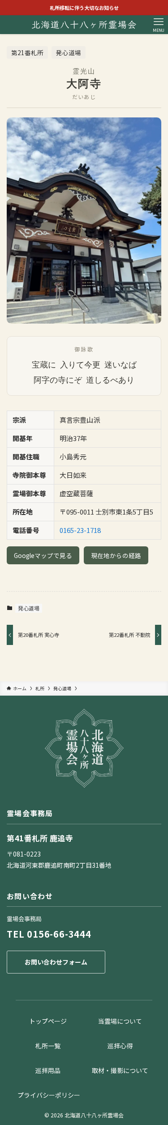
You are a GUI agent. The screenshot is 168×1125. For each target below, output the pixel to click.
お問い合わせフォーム (56, 961)
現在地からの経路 (116, 555)
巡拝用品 (47, 1070)
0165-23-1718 (80, 530)
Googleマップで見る (43, 555)
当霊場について (120, 1021)
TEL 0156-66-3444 (49, 933)
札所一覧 (47, 1045)
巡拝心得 (120, 1045)
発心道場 (28, 608)
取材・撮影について (120, 1070)
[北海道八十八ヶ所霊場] (84, 24)
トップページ (48, 1021)
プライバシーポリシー (48, 1094)
